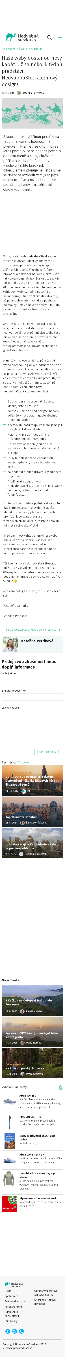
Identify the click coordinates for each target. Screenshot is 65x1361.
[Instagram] (15, 1331)
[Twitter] (21, 1331)
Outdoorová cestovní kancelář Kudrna (46, 1292)
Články (23, 49)
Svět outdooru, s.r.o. (16, 1301)
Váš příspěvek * (11, 708)
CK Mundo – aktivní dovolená (45, 1301)
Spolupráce (11, 1296)
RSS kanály (11, 1321)
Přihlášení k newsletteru (12, 1313)
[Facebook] (8, 1331)
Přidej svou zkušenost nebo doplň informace (30, 629)
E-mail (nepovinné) (14, 690)
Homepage (8, 49)
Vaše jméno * (10, 673)
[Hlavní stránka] (20, 37)
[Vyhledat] (49, 37)
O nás (8, 1291)
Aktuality (36, 49)
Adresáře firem (13, 1306)
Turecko (23, 762)
